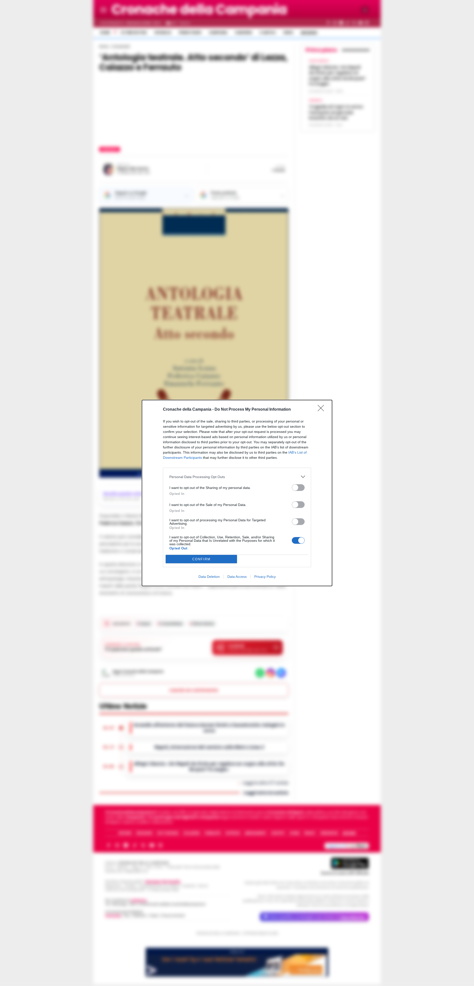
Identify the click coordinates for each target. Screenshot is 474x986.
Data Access (237, 577)
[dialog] (237, 493)
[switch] (298, 487)
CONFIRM (201, 559)
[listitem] (237, 476)
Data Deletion (209, 577)
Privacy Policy (265, 577)
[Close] (322, 409)
